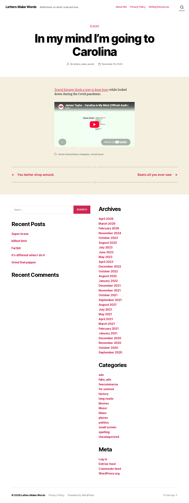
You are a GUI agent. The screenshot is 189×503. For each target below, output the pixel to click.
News (103, 413)
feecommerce (108, 384)
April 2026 (106, 219)
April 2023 (106, 262)
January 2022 (108, 281)
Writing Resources (159, 6)
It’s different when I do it (28, 255)
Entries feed (107, 464)
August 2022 (108, 276)
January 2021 (108, 333)
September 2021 (110, 300)
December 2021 (110, 285)
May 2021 (105, 314)
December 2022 (110, 266)
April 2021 (106, 319)
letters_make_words (83, 64)
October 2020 (108, 347)
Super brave (20, 234)
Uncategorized (109, 437)
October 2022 (108, 271)
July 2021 (105, 309)
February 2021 (109, 328)
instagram (84, 154)
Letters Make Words (21, 7)
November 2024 (110, 233)
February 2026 (109, 228)
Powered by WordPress (81, 495)
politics (104, 422)
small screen (107, 427)
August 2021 (107, 304)
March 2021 (107, 324)
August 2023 (108, 242)
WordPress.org (109, 473)
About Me (121, 6)
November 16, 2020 (112, 64)
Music (103, 408)
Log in (103, 459)
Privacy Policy (137, 6)
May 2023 (105, 257)
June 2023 (106, 252)
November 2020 (110, 343)
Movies (104, 403)
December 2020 (110, 338)
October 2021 (108, 295)
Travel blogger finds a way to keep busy (81, 90)
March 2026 (107, 223)
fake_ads (105, 379)
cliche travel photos (68, 154)
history (103, 394)
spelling (104, 432)
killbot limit (19, 241)
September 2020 (110, 352)
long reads (106, 398)
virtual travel (97, 154)
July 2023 (105, 247)
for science (106, 389)
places (94, 26)
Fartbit (16, 248)
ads (101, 375)
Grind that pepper (23, 262)
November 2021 (110, 290)
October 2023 (108, 238)
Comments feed (110, 468)
